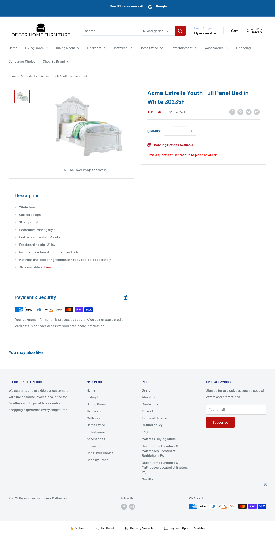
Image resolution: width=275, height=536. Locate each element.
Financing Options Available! (173, 145)
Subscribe (220, 422)
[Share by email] (257, 111)
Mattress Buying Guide (159, 439)
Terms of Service (154, 418)
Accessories (214, 47)
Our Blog (148, 479)
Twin (47, 267)
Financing (243, 47)
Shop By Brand (54, 61)
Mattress (120, 47)
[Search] (180, 31)
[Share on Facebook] (232, 111)
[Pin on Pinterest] (240, 111)
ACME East (155, 112)
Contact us (150, 404)
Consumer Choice (22, 61)
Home (13, 47)
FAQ (145, 432)
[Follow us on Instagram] (132, 507)
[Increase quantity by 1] (191, 131)
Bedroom (94, 47)
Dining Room (65, 47)
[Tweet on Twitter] (249, 111)
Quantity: (154, 131)
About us (148, 397)
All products (29, 76)
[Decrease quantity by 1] (168, 131)
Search (147, 390)
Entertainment (181, 47)
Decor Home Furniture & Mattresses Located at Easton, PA (165, 467)
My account (203, 33)
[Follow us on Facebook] (124, 507)
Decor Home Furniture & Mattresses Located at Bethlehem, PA (160, 451)
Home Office (149, 47)
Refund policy (152, 425)
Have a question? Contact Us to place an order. (182, 155)
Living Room (34, 47)
